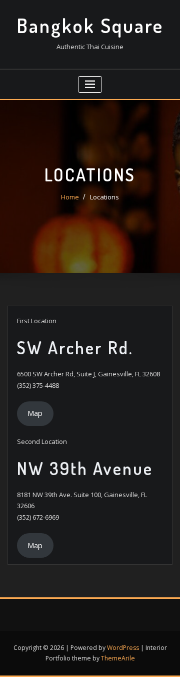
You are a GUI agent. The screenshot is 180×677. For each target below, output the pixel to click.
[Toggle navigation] (90, 84)
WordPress (123, 647)
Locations (104, 196)
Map (35, 413)
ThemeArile (118, 658)
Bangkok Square (90, 25)
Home (70, 196)
